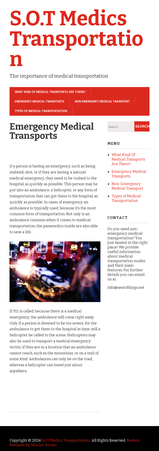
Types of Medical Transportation (41, 111)
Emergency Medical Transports (39, 101)
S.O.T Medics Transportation (76, 38)
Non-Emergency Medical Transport (102, 101)
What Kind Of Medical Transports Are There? (50, 91)
